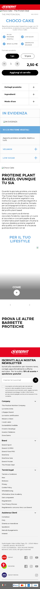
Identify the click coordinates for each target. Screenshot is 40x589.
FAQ (3, 520)
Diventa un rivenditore (10, 523)
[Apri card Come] (17, 293)
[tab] (20, 87)
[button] (5, 585)
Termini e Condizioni (9, 474)
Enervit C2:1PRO (7, 448)
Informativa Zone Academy (12, 494)
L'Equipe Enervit (8, 412)
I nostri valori (6, 422)
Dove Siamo (6, 435)
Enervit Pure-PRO (8, 451)
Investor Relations (8, 432)
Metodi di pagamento (10, 530)
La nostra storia (7, 409)
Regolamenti (6, 501)
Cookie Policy (7, 487)
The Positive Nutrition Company (13, 405)
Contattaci (6, 517)
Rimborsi (5, 481)
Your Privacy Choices (9, 504)
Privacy (4, 484)
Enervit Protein (7, 461)
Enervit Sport (6, 445)
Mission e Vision (7, 419)
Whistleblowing (7, 491)
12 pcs (28, 56)
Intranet (5, 533)
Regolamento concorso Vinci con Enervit (17, 507)
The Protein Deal (8, 465)
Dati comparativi (8, 497)
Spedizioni (5, 527)
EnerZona (5, 455)
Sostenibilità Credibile (10, 425)
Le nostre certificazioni (10, 415)
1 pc (12, 56)
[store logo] (9, 7)
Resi (3, 477)
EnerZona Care (7, 458)
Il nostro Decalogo (8, 429)
